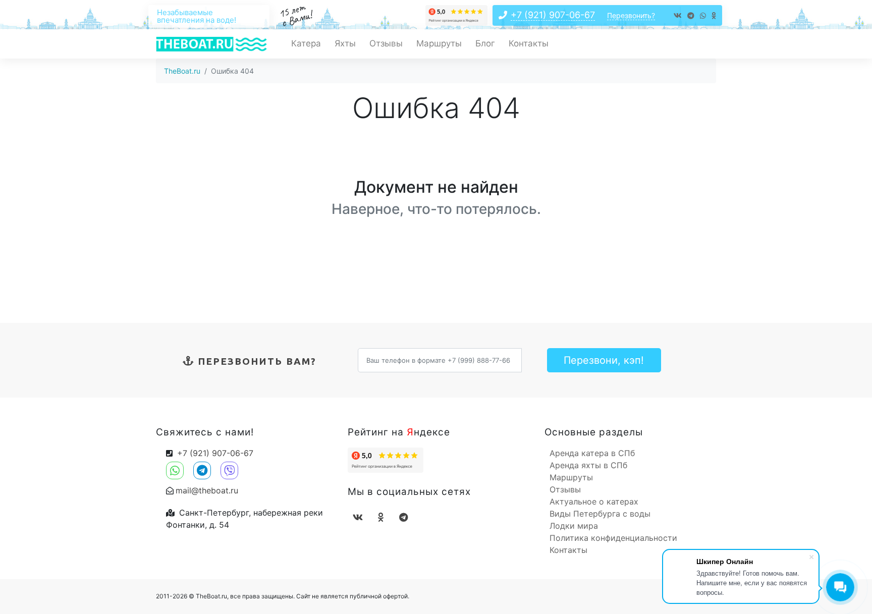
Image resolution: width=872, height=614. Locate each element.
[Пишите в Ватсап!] (177, 465)
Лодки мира (574, 526)
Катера (306, 43)
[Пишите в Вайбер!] (227, 465)
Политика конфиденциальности (613, 538)
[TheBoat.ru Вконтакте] (678, 17)
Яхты (345, 43)
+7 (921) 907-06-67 (553, 15)
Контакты (529, 43)
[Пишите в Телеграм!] (201, 465)
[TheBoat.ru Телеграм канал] (403, 517)
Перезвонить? (631, 15)
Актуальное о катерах (594, 501)
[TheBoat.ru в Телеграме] (690, 17)
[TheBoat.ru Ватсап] (703, 17)
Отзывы (386, 43)
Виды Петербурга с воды (600, 514)
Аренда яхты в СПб (588, 465)
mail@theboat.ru (207, 490)
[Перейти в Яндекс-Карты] (456, 15)
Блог (485, 43)
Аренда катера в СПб (592, 453)
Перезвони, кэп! (604, 360)
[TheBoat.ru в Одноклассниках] (714, 17)
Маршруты (439, 43)
